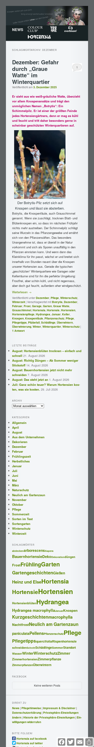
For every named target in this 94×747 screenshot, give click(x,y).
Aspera (49, 550)
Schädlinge (48, 322)
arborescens (34, 550)
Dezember (42, 298)
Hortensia (39, 37)
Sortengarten (21, 523)
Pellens (36, 633)
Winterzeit (18, 302)
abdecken (18, 550)
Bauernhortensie (27, 556)
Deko (46, 556)
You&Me (53, 29)
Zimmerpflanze (49, 658)
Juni (15, 475)
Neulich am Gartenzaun (28, 495)
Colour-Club (35, 29)
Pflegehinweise (31, 708)
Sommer (57, 648)
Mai (14, 480)
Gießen (59, 573)
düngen (70, 557)
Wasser (17, 654)
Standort (69, 647)
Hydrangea (43, 314)
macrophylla (60, 617)
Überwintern (65, 322)
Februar (17, 306)
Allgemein (19, 422)
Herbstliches (21, 461)
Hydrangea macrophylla (33, 610)
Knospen (18, 318)
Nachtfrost (20, 624)
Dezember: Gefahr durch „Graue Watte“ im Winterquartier (35, 72)
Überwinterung (21, 326)
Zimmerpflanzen (22, 665)
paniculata (20, 633)
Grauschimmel (21, 310)
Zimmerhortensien (25, 659)
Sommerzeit (20, 514)
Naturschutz (20, 490)
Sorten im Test (22, 519)
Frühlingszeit (21, 456)
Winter (37, 326)
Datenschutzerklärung (26, 713)
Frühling (31, 564)
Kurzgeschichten (30, 617)
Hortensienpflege (23, 314)
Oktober (17, 504)
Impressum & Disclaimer (59, 708)
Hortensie (53, 310)
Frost (27, 306)
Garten (47, 306)
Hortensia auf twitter (29, 743)
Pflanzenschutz (54, 318)
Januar (56, 314)
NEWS (17, 29)
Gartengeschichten (32, 572)
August (17, 432)
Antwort (18, 331)
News (15, 708)
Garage (37, 306)
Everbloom (70, 29)
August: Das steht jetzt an (30, 379)
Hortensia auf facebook (31, 738)
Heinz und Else (26, 582)
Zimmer (63, 653)
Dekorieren (19, 442)
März (15, 485)
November (19, 500)
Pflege (55, 298)
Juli (14, 471)
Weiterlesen (21, 292)
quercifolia (44, 641)
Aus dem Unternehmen (28, 437)
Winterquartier (51, 326)
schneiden (19, 648)
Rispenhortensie (64, 641)
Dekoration (58, 557)
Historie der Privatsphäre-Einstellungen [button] (49, 717)
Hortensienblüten (24, 603)
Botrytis (57, 302)
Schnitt (31, 647)
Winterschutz (68, 298)
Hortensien (68, 310)
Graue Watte (61, 306)
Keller (66, 314)
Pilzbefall (34, 322)
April (15, 427)
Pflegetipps (19, 322)
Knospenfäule (34, 318)
